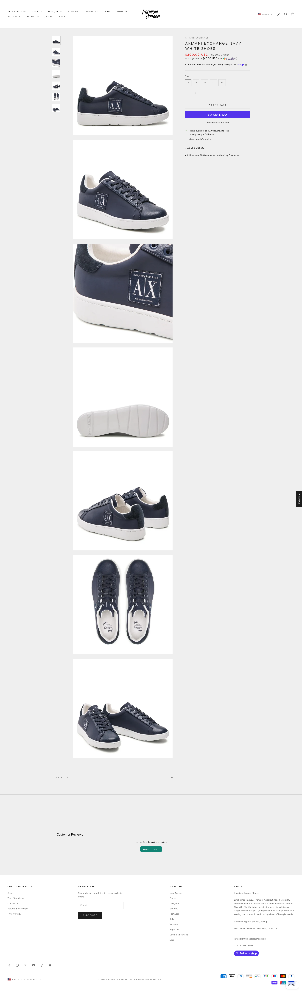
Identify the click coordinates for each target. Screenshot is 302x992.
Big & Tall (14, 16)
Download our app (40, 16)
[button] (217, 58)
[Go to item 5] (56, 85)
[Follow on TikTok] (41, 965)
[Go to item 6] (56, 97)
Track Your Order (16, 898)
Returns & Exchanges (18, 908)
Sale (62, 16)
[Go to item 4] (56, 74)
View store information (200, 139)
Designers (55, 12)
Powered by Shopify (150, 979)
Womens (122, 12)
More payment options (218, 122)
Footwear (91, 12)
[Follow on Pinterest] (25, 965)
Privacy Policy (14, 913)
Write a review (151, 849)
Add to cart (217, 105)
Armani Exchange (197, 38)
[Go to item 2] (56, 51)
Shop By (73, 12)
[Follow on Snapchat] (50, 965)
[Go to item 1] (56, 40)
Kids (108, 12)
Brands (37, 12)
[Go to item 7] (56, 108)
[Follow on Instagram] (17, 965)
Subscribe (90, 915)
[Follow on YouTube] (33, 965)
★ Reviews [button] (299, 498)
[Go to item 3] (56, 63)
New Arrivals (17, 12)
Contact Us (13, 903)
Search (11, 893)
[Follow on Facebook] (9, 965)
